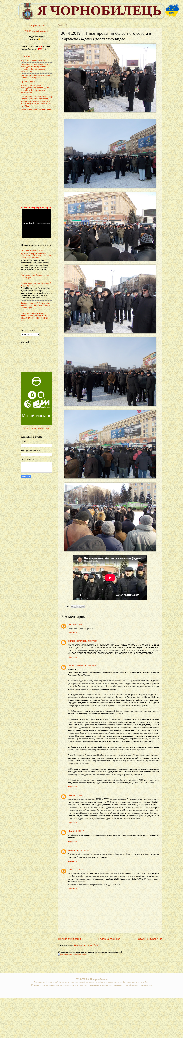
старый (71, 795)
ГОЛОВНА (25, 57)
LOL (70, 624)
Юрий (71, 831)
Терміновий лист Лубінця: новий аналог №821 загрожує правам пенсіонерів (36, 305)
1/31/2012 (78, 869)
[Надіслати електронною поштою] (72, 606)
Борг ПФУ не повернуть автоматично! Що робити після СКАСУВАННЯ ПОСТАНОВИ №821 (35, 317)
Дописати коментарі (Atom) (86, 945)
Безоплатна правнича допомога (36, 110)
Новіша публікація (69, 938)
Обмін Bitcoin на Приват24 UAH (35, 429)
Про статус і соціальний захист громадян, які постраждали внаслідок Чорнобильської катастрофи (35, 68)
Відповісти (72, 632)
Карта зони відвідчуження (33, 60)
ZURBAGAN (73, 850)
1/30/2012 (77, 624)
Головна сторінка (109, 938)
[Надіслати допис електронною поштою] (67, 606)
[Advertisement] (36, 159)
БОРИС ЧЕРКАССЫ (77, 641)
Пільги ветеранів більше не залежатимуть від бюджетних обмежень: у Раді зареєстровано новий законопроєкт (36, 254)
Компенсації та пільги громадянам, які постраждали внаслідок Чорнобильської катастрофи (35, 89)
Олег (70, 869)
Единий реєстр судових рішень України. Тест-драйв (35, 76)
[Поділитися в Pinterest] (83, 606)
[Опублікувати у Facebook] (80, 606)
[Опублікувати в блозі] (75, 606)
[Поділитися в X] (77, 606)
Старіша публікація (150, 938)
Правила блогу (28, 82)
